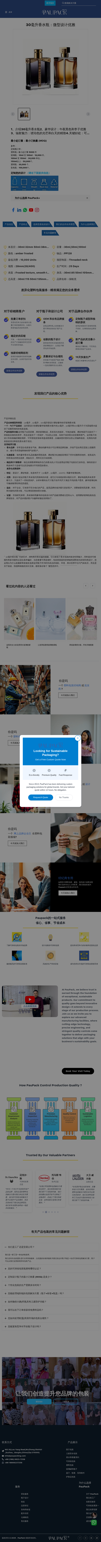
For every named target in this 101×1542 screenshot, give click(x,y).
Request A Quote (40, 797)
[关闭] (78, 738)
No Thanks (64, 797)
